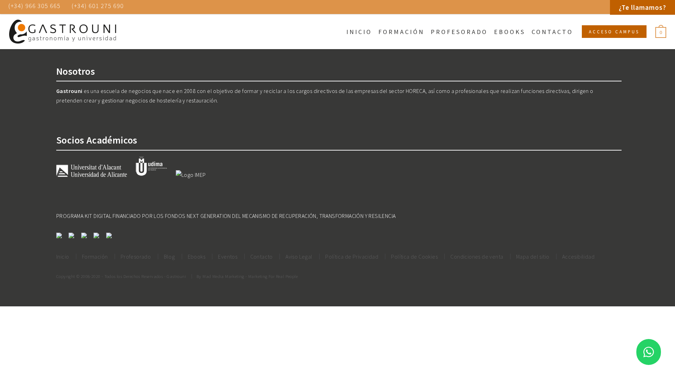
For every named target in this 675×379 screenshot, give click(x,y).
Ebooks (509, 32)
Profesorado (459, 32)
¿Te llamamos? (642, 7)
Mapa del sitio (532, 256)
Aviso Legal (298, 256)
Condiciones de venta (476, 256)
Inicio (359, 32)
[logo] (62, 32)
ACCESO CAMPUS (614, 31)
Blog (169, 256)
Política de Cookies (414, 256)
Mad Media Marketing (223, 276)
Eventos (227, 256)
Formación (401, 32)
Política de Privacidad (351, 256)
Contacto (552, 32)
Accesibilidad (578, 256)
